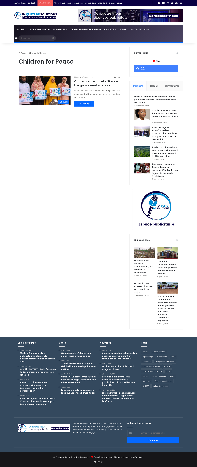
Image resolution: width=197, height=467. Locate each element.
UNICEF (146, 386)
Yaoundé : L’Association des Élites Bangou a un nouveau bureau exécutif (167, 267)
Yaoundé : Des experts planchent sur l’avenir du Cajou (144, 288)
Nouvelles (59, 29)
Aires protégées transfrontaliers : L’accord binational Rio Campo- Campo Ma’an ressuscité (164, 133)
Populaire (138, 85)
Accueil (21, 29)
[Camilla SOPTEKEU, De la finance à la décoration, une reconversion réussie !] (142, 114)
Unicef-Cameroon (160, 386)
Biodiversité (162, 357)
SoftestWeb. (138, 457)
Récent (153, 85)
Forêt (168, 371)
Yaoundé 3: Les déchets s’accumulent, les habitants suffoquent (143, 266)
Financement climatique (152, 371)
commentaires (172, 85)
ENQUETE (109, 29)
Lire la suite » (84, 103)
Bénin (173, 357)
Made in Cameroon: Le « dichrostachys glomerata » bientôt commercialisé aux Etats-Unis (155, 99)
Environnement (38, 29)
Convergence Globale (151, 366)
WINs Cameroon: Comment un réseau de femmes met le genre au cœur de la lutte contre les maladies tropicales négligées (167, 308)
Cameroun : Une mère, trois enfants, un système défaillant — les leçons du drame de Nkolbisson (165, 170)
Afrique (145, 352)
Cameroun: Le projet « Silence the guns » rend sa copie (96, 83)
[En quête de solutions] (35, 15)
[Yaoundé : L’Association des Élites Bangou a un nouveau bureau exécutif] (167, 253)
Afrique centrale (158, 352)
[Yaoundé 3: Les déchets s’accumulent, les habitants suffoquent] (144, 252)
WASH (123, 29)
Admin (78, 77)
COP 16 (167, 366)
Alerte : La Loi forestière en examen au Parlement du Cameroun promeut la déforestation (165, 152)
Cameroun (147, 361)
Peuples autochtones (163, 381)
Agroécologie (148, 357)
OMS (172, 376)
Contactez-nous (139, 29)
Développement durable (85, 29)
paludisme (147, 381)
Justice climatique (159, 376)
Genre (145, 376)
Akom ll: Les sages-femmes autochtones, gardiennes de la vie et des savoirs (88, 3)
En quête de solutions (103, 457)
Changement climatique (164, 361)
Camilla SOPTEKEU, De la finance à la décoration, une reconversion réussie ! (165, 115)
